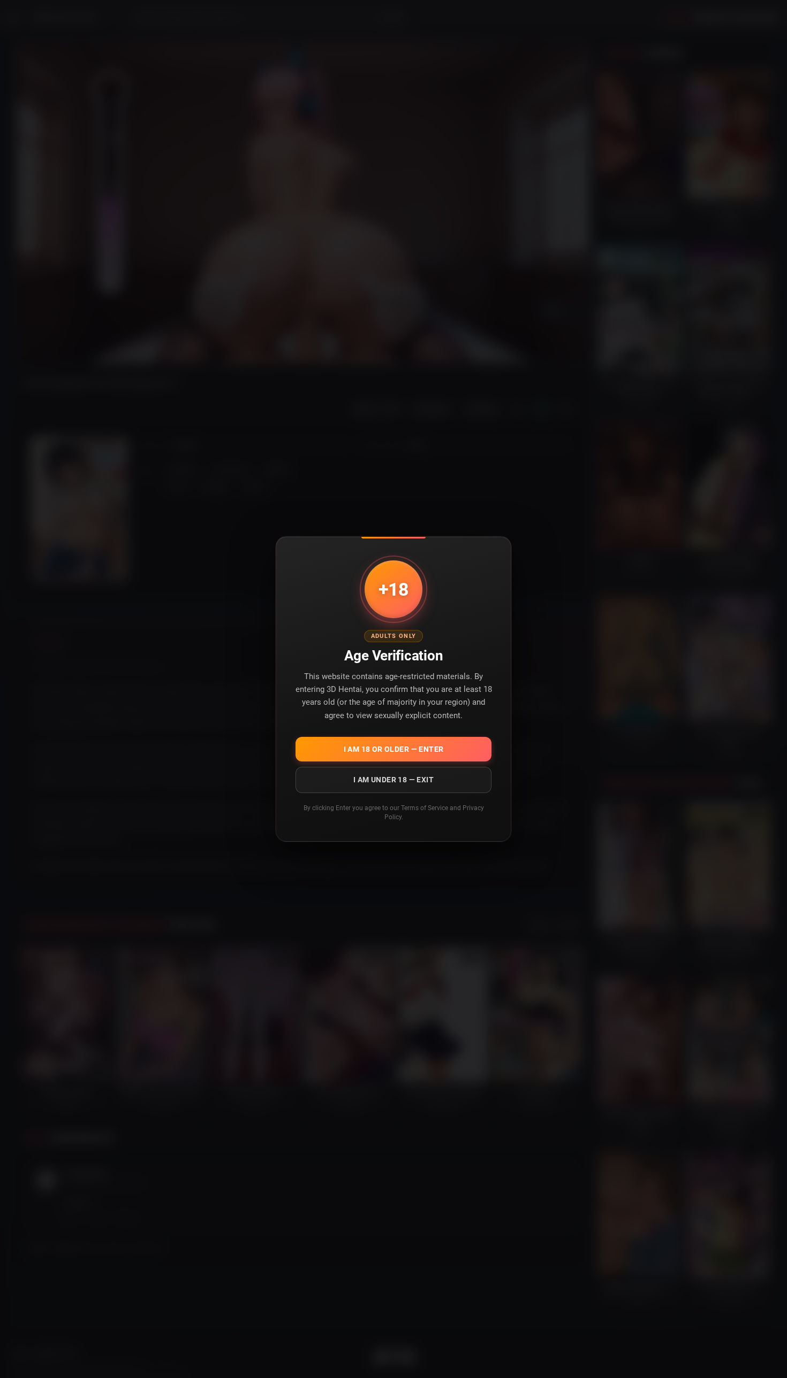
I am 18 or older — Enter (394, 749)
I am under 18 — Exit (393, 779)
